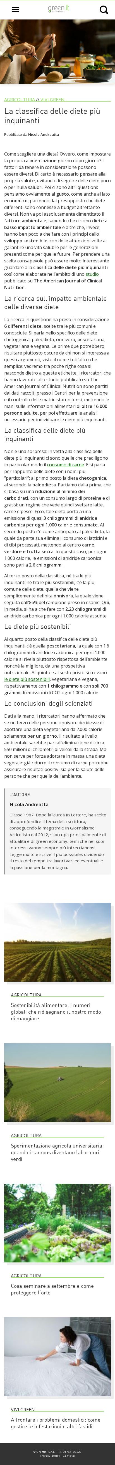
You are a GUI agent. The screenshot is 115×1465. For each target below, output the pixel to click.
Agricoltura (19, 100)
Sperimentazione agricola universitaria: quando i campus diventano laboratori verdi (57, 1153)
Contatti (69, 1455)
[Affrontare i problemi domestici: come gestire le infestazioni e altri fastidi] (57, 1399)
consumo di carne (65, 465)
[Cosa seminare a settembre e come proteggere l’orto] (57, 1265)
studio (92, 274)
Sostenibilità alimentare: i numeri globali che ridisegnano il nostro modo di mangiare (56, 1012)
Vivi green (52, 100)
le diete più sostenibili (27, 679)
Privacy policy (50, 1455)
